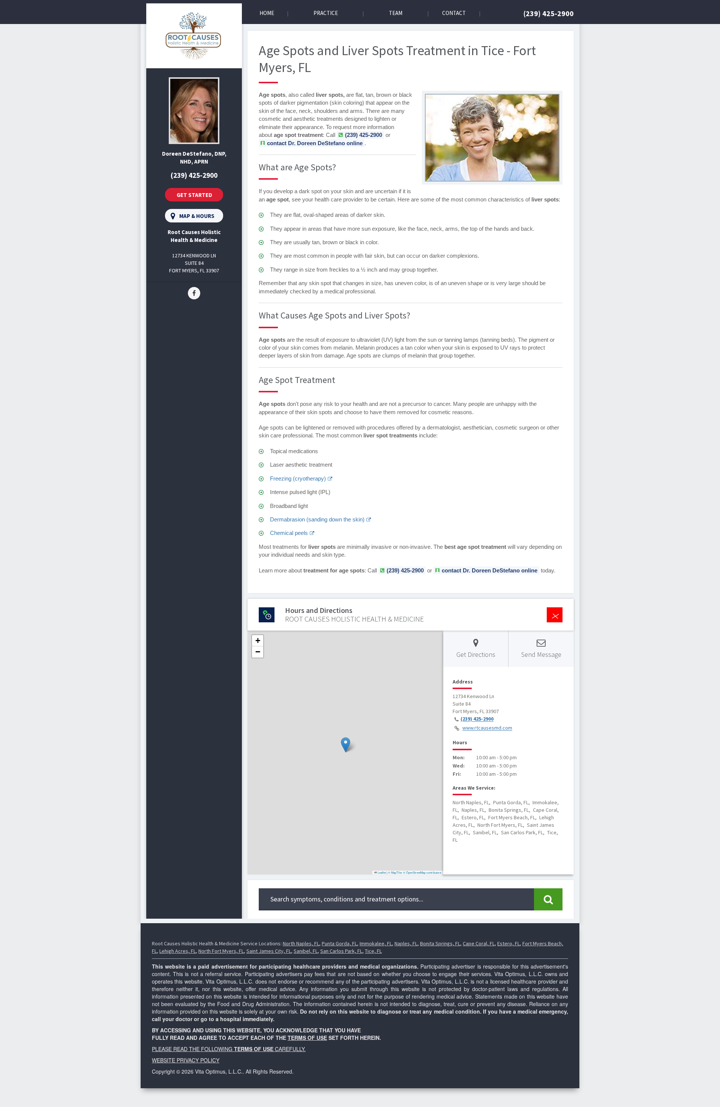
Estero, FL (508, 943)
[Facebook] (194, 292)
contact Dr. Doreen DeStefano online (315, 143)
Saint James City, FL (268, 951)
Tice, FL (373, 951)
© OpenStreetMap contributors (422, 872)
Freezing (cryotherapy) (298, 478)
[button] (345, 745)
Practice (326, 13)
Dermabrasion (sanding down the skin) (317, 519)
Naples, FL (405, 943)
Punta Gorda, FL (339, 943)
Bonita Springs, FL (440, 943)
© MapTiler (395, 872)
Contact (454, 13)
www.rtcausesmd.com (487, 728)
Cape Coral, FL (479, 943)
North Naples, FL (301, 943)
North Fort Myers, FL (221, 951)
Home (267, 13)
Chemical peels (289, 533)
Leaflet (381, 872)
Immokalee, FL (376, 943)
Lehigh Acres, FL (177, 951)
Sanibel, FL (306, 951)
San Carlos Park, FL (341, 951)
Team (395, 13)
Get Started (194, 194)
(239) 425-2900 (549, 13)
